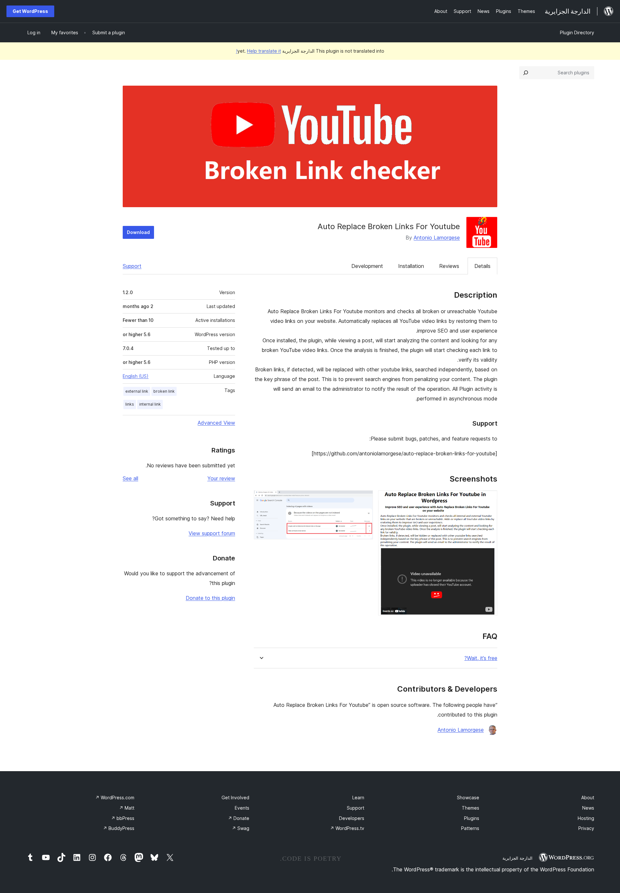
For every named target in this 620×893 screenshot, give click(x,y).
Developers (351, 818)
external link (136, 391)
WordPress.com (114, 797)
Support (132, 266)
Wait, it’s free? (480, 658)
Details (482, 266)
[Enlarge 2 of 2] (364, 499)
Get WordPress (30, 11)
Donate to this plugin (210, 598)
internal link (150, 404)
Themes (470, 808)
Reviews (449, 266)
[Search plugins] (525, 72)
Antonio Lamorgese (437, 237)
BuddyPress (118, 828)
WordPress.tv (347, 828)
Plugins (471, 818)
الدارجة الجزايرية (517, 858)
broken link (164, 391)
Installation (411, 266)
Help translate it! (258, 51)
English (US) (136, 376)
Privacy (586, 828)
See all (130, 478)
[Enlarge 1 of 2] (488, 499)
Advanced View (216, 423)
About (587, 797)
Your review (221, 478)
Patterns (470, 828)
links (129, 404)
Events (242, 808)
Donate (238, 818)
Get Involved (235, 797)
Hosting (586, 818)
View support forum (212, 533)
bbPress (122, 818)
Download (138, 232)
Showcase (468, 797)
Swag (240, 828)
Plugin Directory (577, 32)
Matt (126, 808)
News (588, 808)
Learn (358, 797)
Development (367, 266)
